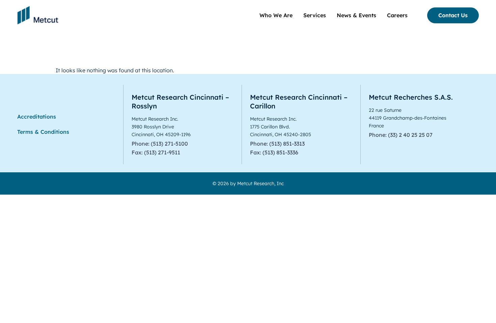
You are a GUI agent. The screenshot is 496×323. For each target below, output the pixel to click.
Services (314, 15)
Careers (397, 15)
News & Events (356, 15)
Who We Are (276, 15)
